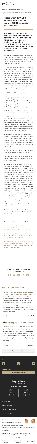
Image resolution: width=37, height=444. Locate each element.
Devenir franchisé (7, 405)
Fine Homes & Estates (8, 414)
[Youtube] (27, 275)
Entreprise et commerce (9, 409)
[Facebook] (9, 275)
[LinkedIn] (23, 275)
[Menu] (33, 2)
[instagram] (18, 363)
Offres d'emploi (6, 401)
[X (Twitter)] (18, 275)
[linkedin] (33, 363)
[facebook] (3, 363)
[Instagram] (14, 275)
